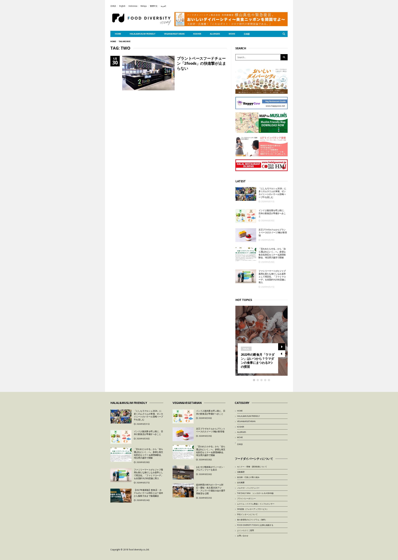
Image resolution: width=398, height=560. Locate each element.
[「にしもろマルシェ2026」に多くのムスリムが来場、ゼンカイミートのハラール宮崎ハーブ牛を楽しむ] (245, 194)
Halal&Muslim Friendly (142, 33)
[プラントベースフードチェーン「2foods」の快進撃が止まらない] (148, 73)
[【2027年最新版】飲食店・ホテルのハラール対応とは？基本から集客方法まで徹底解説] (121, 496)
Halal (246, 348)
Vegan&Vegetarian (174, 33)
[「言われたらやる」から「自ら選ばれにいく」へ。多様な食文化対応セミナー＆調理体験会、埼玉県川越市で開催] (245, 254)
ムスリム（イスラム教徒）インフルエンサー (255, 503)
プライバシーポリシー (246, 498)
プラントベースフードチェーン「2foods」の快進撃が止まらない (201, 63)
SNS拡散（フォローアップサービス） (252, 509)
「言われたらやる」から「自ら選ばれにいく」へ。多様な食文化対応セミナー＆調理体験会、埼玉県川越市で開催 (272, 253)
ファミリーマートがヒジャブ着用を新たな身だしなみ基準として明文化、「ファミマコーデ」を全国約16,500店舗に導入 (272, 276)
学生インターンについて (247, 514)
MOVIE (232, 33)
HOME (118, 33)
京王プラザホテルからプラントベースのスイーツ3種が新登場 (273, 232)
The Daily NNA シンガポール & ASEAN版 (255, 493)
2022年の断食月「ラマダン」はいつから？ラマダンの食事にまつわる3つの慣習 (257, 360)
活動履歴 (241, 472)
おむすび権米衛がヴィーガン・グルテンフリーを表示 (210, 468)
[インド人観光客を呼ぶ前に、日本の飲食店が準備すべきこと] (245, 216)
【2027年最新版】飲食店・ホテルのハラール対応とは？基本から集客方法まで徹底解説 (148, 492)
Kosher (197, 33)
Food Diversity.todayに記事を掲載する (255, 525)
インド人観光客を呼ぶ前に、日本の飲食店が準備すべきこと (272, 213)
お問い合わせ (242, 535)
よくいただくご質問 (245, 530)
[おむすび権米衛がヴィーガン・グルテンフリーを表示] (183, 473)
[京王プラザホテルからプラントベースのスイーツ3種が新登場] (245, 235)
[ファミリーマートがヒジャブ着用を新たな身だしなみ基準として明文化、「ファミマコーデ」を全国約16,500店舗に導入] (245, 276)
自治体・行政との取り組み (248, 477)
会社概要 (241, 482)
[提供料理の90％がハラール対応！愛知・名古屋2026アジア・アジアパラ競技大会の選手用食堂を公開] (183, 490)
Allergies (215, 33)
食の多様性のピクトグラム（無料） (252, 519)
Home (113, 41)
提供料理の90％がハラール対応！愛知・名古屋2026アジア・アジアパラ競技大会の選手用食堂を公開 (210, 489)
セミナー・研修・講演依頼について (252, 466)
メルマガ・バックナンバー (248, 488)
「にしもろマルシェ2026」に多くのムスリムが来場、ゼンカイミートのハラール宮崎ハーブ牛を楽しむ (272, 193)
